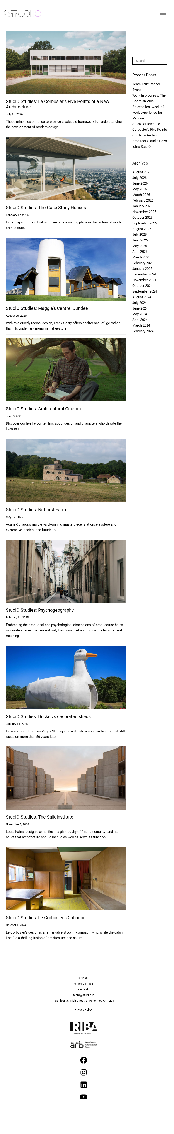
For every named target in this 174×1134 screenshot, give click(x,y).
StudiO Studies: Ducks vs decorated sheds (48, 716)
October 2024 (142, 286)
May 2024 (139, 314)
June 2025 (140, 240)
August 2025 (141, 229)
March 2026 (141, 195)
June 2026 (140, 183)
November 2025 (144, 212)
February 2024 (142, 331)
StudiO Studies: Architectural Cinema (43, 408)
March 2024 (141, 325)
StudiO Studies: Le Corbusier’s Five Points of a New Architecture (149, 129)
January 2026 (142, 206)
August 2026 (141, 172)
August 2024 (141, 297)
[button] (162, 13)
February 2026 (142, 200)
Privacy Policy (83, 1009)
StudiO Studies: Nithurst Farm (36, 509)
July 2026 (139, 178)
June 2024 (140, 308)
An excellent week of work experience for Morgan (148, 112)
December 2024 (144, 274)
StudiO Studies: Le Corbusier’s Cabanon (46, 917)
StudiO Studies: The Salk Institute (39, 817)
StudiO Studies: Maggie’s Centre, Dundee (47, 308)
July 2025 (139, 235)
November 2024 (144, 280)
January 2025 (142, 269)
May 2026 (139, 189)
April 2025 (139, 252)
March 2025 (141, 257)
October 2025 (142, 217)
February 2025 (142, 263)
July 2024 (139, 303)
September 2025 (144, 223)
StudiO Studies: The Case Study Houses (46, 207)
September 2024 (144, 291)
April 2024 (139, 320)
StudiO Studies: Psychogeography (40, 610)
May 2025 (139, 246)
